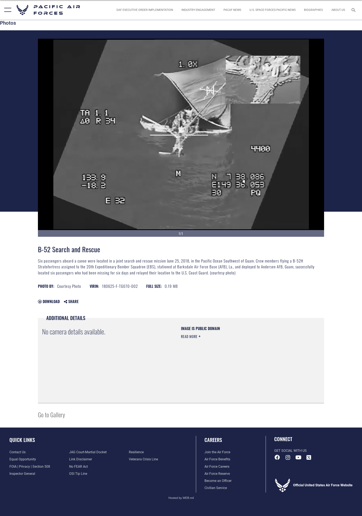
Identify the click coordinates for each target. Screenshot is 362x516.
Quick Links (22, 439)
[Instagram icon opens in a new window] (288, 457)
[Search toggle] (354, 10)
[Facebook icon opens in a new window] (277, 457)
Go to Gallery (51, 414)
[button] (7, 10)
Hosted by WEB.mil (181, 497)
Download (51, 301)
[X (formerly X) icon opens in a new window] (309, 457)
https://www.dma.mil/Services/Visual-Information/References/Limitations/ (230, 363)
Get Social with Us (290, 451)
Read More (190, 336)
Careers (213, 439)
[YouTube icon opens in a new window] (298, 457)
